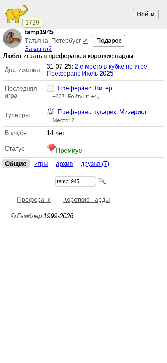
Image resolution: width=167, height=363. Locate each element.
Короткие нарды (86, 199)
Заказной (38, 49)
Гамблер (29, 216)
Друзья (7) (95, 163)
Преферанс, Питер (84, 88)
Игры (41, 163)
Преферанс (34, 199)
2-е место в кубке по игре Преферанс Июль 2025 (97, 70)
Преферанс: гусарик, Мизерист (102, 112)
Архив (64, 163)
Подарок (108, 40)
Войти (146, 14)
